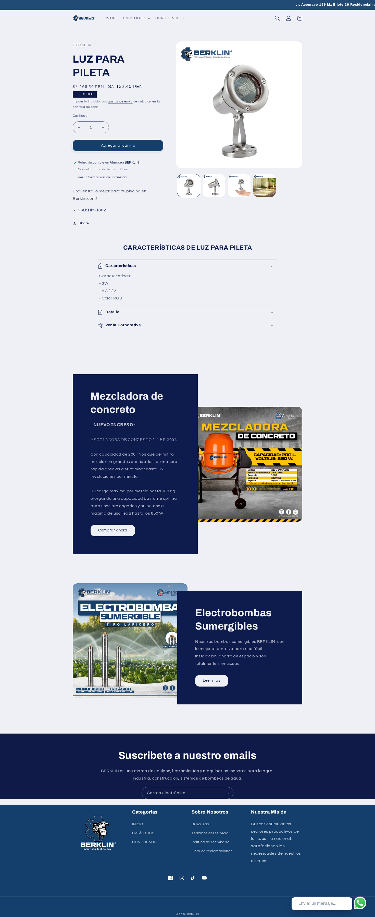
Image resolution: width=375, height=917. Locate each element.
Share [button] (84, 223)
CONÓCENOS (144, 842)
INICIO (137, 824)
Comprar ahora (112, 530)
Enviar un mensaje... (317, 903)
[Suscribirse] (227, 793)
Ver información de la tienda (102, 177)
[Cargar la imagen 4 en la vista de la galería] (264, 185)
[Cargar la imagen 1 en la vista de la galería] (188, 185)
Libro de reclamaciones (212, 851)
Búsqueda (200, 824)
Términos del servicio (210, 833)
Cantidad (80, 116)
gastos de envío (120, 101)
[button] (136, 18)
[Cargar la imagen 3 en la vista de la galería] (239, 185)
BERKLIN (193, 914)
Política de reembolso (211, 842)
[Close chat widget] (348, 891)
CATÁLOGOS (143, 833)
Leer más (211, 680)
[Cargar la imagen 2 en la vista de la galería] (214, 185)
